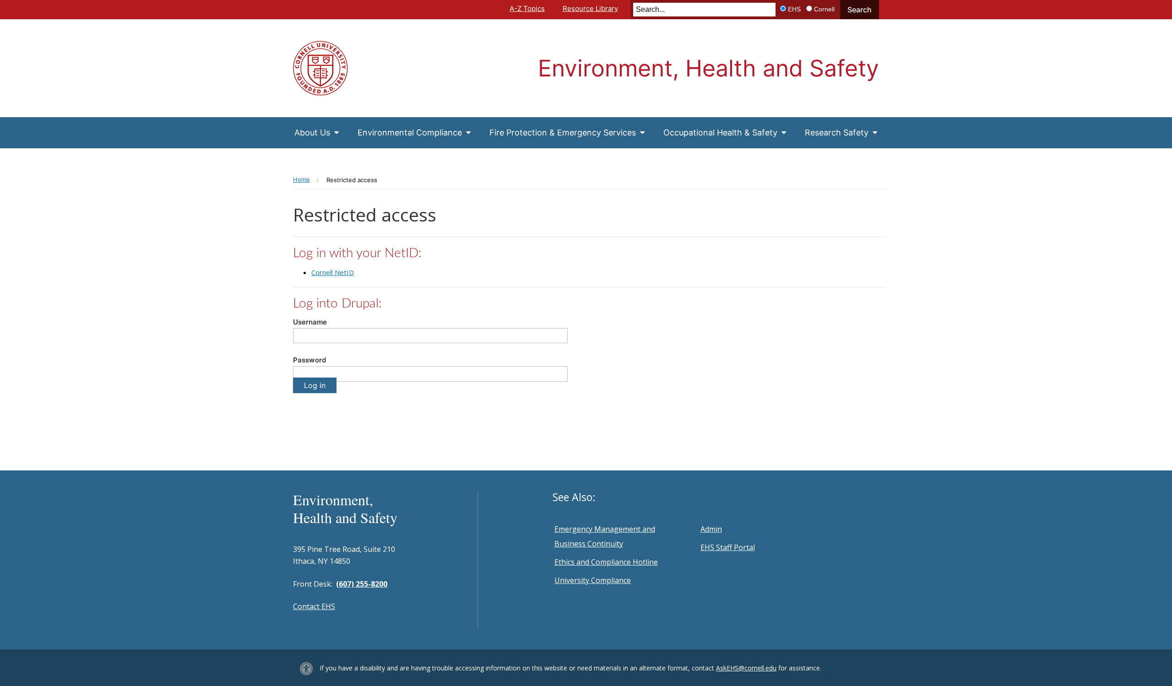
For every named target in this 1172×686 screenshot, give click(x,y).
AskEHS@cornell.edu (746, 668)
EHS (794, 9)
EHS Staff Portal (727, 547)
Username (310, 322)
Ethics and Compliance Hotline (606, 562)
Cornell (824, 9)
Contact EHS (314, 606)
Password (309, 360)
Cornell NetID (332, 272)
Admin (711, 529)
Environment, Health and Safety (708, 68)
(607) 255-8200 (361, 584)
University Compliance (592, 580)
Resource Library (590, 8)
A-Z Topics (527, 8)
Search (859, 9)
